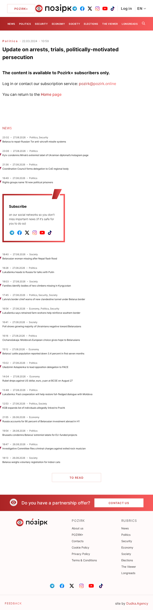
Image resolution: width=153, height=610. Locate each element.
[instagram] (97, 9)
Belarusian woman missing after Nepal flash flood (29, 258)
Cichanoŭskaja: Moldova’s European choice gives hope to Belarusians (41, 339)
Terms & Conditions (84, 560)
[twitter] (90, 9)
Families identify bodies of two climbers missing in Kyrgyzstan (36, 285)
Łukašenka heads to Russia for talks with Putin (28, 272)
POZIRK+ (77, 534)
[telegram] (75, 9)
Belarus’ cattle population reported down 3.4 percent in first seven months (43, 353)
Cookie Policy (80, 547)
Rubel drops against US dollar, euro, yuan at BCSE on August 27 (37, 380)
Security (41, 23)
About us (77, 528)
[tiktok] (113, 9)
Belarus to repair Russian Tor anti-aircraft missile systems (34, 141)
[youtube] (105, 9)
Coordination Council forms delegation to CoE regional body (35, 168)
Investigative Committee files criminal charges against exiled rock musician (44, 448)
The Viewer (110, 23)
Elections (91, 23)
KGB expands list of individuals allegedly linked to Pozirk (33, 407)
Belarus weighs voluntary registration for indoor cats (31, 462)
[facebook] (82, 9)
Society (74, 23)
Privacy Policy (81, 554)
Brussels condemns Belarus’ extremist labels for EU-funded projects (39, 434)
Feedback (13, 603)
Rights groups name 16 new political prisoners (27, 182)
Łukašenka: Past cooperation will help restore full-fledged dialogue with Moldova (47, 394)
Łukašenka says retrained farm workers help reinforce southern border (41, 312)
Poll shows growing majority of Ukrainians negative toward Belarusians (41, 326)
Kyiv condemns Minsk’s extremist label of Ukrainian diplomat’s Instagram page (45, 155)
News (11, 23)
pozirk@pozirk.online (97, 83)
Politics (25, 23)
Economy (58, 23)
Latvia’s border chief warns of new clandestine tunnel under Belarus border (43, 299)
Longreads (130, 23)
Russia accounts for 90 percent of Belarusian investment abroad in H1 (41, 421)
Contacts (77, 541)
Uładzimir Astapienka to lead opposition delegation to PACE (35, 367)
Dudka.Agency (137, 603)
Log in (126, 8)
